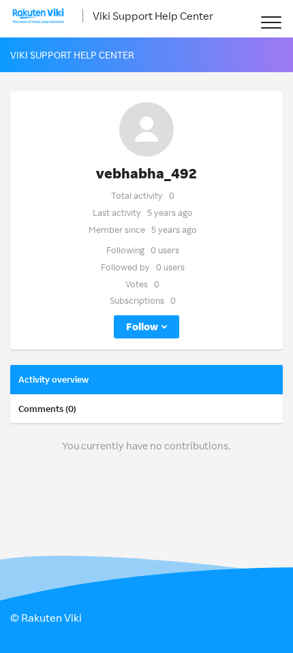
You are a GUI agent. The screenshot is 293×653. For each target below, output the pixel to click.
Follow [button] (142, 326)
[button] (271, 22)
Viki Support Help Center (153, 15)
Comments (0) (47, 408)
